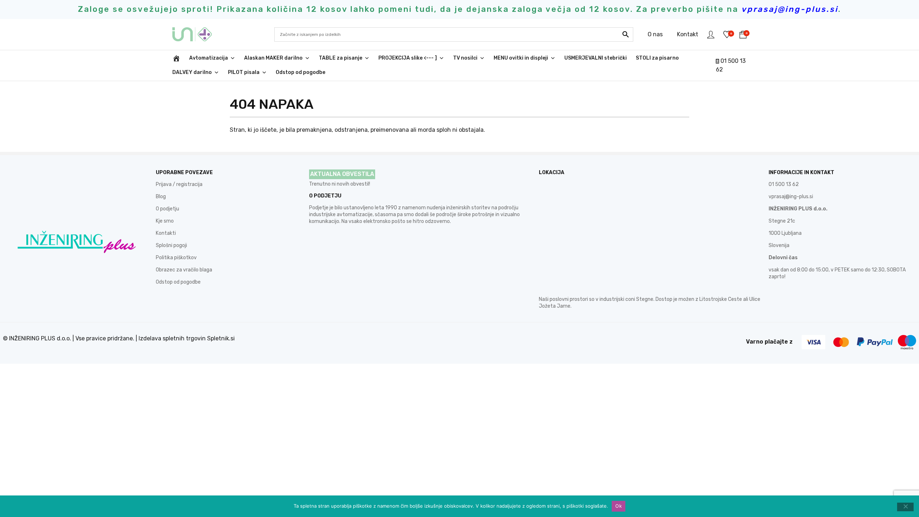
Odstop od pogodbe (300, 72)
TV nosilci (465, 58)
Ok (618, 506)
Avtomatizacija (208, 58)
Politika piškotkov (176, 258)
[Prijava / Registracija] (710, 34)
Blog (161, 197)
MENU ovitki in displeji (521, 58)
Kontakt (687, 34)
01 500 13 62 (784, 184)
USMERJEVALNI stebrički (595, 58)
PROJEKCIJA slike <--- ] (407, 58)
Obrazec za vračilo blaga (184, 270)
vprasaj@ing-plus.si (791, 197)
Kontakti (166, 233)
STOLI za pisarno (657, 58)
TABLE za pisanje (340, 58)
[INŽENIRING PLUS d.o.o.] (196, 34)
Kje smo (165, 221)
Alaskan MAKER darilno (273, 58)
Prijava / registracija (179, 184)
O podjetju (167, 209)
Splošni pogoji (171, 245)
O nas (655, 34)
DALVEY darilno (192, 72)
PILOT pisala (244, 72)
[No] (905, 507)
